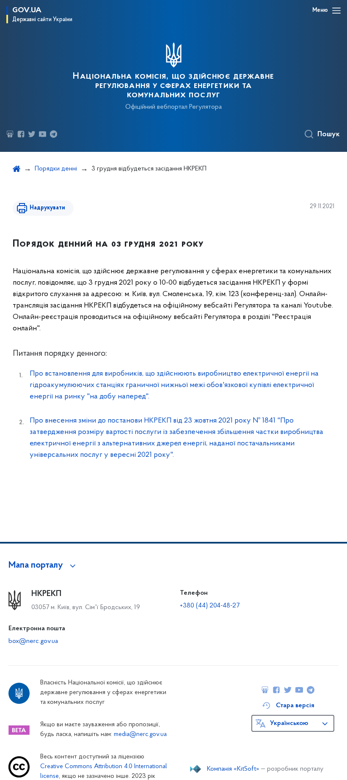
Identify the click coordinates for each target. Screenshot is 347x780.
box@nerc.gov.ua (33, 641)
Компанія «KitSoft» (233, 769)
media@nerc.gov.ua (140, 734)
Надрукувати (47, 208)
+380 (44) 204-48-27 (210, 605)
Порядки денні (56, 168)
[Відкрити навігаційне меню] (336, 10)
